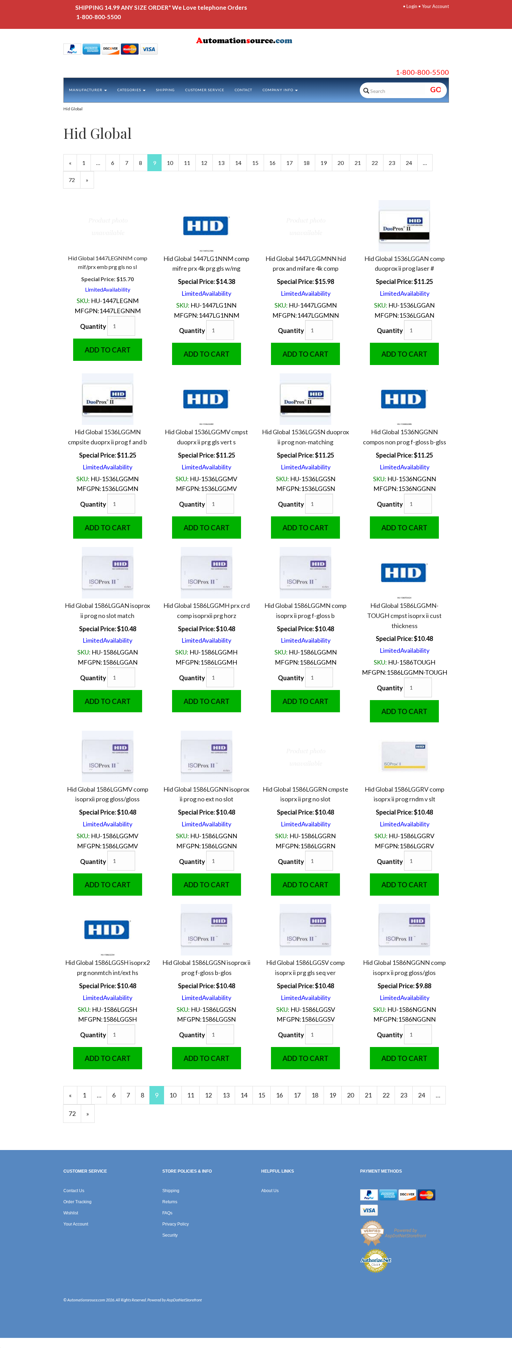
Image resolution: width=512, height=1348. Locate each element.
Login (411, 6)
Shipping (165, 90)
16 (275, 162)
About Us (270, 1190)
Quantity (93, 326)
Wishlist (70, 1213)
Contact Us (73, 1190)
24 (412, 162)
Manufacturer (86, 90)
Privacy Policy (175, 1224)
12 (207, 162)
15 (258, 162)
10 (173, 162)
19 (326, 162)
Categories (129, 90)
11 (190, 162)
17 (292, 162)
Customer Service (204, 90)
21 (360, 162)
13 (224, 162)
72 (74, 179)
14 (241, 162)
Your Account (435, 6)
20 (343, 162)
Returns (169, 1201)
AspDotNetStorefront (184, 1300)
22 (377, 162)
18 (309, 162)
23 (395, 162)
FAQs (167, 1213)
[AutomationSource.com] (256, 42)
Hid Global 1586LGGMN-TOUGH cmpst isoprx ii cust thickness (404, 615)
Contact (243, 90)
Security (170, 1235)
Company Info (278, 90)
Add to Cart (108, 350)
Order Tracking (77, 1201)
